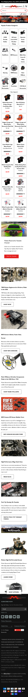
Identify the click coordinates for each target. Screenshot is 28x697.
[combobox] (14, 10)
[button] (4, 13)
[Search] (25, 10)
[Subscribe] (25, 609)
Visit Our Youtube (11, 256)
